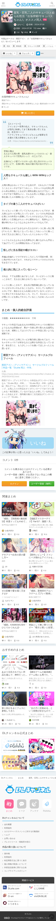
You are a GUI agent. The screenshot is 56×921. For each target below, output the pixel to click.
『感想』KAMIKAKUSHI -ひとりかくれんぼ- (14, 626)
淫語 (8, 46)
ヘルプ (7, 835)
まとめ (21, 778)
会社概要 (8, 824)
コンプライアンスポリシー (15, 871)
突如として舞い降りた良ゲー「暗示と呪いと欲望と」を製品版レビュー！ (41, 628)
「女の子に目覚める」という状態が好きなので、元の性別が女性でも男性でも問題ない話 (41, 712)
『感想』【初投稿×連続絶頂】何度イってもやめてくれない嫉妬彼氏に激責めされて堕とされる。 (14, 522)
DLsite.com (14, 887)
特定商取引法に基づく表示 (15, 860)
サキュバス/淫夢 (34, 46)
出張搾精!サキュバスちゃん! (15, 96)
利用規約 (8, 828)
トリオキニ (14, 903)
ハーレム (49, 46)
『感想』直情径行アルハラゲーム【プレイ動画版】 (41, 594)
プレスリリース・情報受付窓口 (17, 842)
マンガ (34, 32)
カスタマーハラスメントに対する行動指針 (22, 831)
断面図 (18, 46)
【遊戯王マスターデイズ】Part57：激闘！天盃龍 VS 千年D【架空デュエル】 (41, 522)
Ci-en (15, 895)
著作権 (7, 854)
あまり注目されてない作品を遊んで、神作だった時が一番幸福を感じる (13, 675)
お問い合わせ (9, 838)
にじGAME (41, 887)
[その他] (42, 53)
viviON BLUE (41, 895)
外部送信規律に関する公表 (15, 867)
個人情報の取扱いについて (15, 864)
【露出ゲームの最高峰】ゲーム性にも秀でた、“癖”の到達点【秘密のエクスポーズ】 (41, 676)
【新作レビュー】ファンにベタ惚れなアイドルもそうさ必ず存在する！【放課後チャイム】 (41, 558)
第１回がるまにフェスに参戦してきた (13, 709)
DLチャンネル (28, 4)
